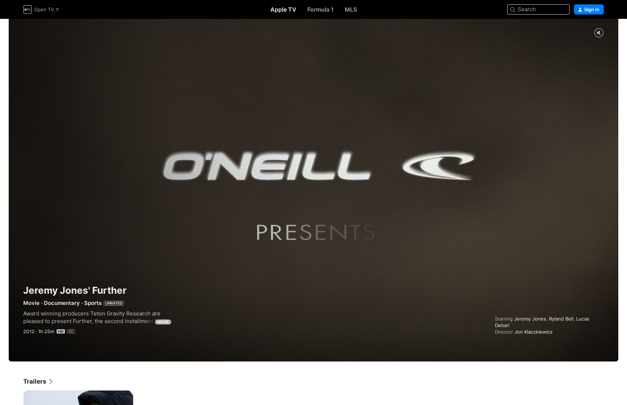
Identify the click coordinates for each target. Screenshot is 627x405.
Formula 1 (320, 9)
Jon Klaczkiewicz (534, 332)
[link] (38, 381)
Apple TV (283, 9)
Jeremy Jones (530, 319)
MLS (351, 9)
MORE (163, 322)
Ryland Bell (561, 319)
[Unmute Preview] (599, 33)
